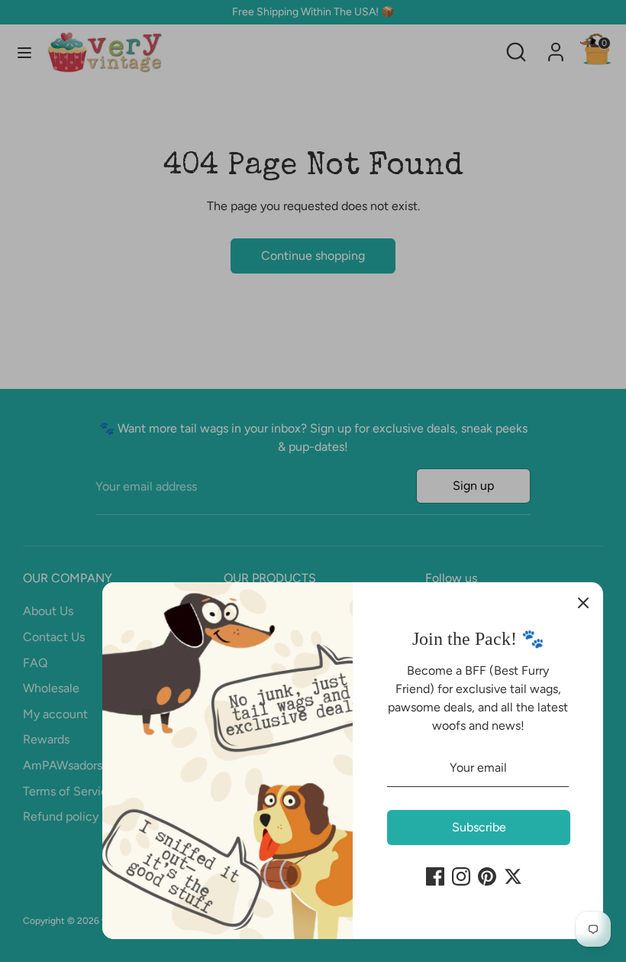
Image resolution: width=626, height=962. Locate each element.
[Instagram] (461, 876)
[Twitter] (513, 876)
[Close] (583, 602)
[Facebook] (435, 876)
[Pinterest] (487, 876)
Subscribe (479, 827)
